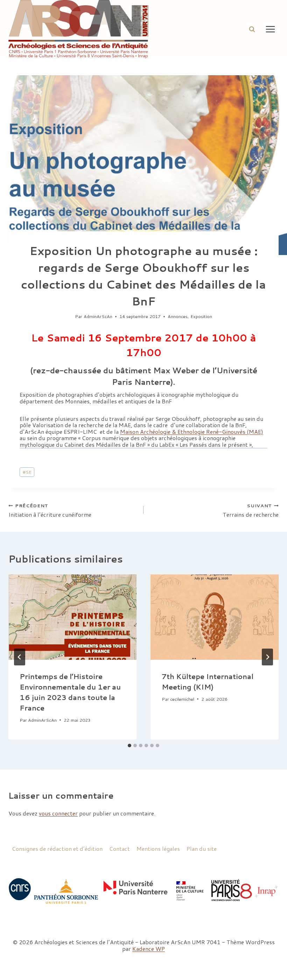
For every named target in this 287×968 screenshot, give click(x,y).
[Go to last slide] (19, 657)
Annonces (178, 316)
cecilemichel (182, 699)
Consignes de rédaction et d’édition (57, 849)
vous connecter (58, 813)
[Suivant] (267, 657)
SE (27, 472)
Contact (119, 849)
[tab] (129, 745)
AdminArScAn (98, 316)
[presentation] (72, 617)
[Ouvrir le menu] (270, 29)
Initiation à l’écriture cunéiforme (49, 510)
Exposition (201, 316)
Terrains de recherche (251, 510)
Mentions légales (158, 849)
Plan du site (202, 849)
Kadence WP (148, 949)
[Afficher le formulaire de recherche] (252, 29)
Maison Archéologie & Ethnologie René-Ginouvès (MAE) (191, 432)
